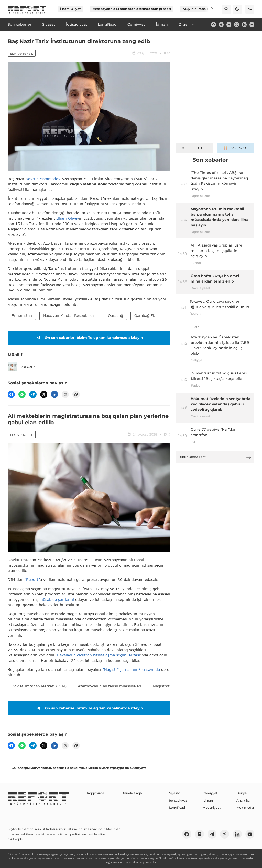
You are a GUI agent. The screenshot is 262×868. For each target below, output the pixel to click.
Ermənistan (22, 315)
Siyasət (174, 793)
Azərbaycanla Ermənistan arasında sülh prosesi (132, 9)
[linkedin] (244, 24)
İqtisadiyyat (178, 800)
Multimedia (245, 808)
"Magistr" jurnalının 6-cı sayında (131, 669)
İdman (208, 800)
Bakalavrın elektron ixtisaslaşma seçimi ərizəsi (98, 655)
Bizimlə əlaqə (132, 793)
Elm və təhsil (21, 53)
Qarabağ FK (144, 315)
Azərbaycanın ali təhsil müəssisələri (109, 686)
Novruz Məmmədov (43, 179)
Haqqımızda (94, 793)
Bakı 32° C (239, 148)
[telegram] (228, 24)
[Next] (209, 9)
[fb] (213, 24)
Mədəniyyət (212, 808)
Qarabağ (115, 315)
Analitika (243, 800)
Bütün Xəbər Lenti (192, 457)
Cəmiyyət (210, 793)
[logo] (27, 9)
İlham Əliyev (70, 9)
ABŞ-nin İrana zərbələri (202, 9)
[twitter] (236, 24)
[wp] (22, 394)
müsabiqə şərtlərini (56, 599)
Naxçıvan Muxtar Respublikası (69, 315)
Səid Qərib (27, 367)
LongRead (177, 808)
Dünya (241, 793)
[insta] (221, 24)
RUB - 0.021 (197, 148)
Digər (184, 24)
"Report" (32, 579)
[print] (65, 394)
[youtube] (251, 24)
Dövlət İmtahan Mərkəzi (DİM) (39, 686)
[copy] (76, 394)
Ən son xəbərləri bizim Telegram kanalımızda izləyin (94, 337)
